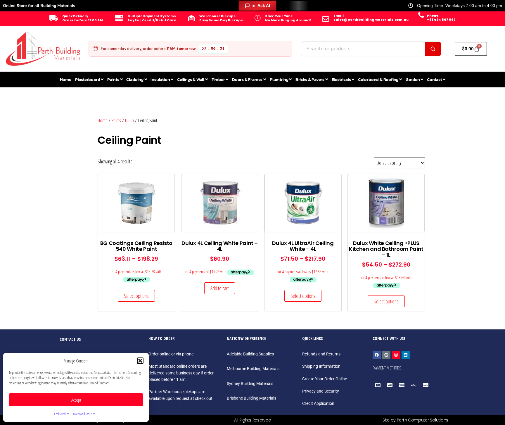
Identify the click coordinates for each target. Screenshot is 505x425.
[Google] (386, 355)
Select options (136, 295)
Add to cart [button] (219, 288)
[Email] (325, 19)
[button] (140, 361)
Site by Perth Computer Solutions (415, 420)
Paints (116, 120)
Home (103, 120)
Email (338, 15)
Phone (432, 15)
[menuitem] (89, 79)
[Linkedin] (406, 355)
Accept (76, 400)
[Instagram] (396, 355)
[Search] (433, 49)
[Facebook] (377, 355)
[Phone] (421, 15)
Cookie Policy (61, 414)
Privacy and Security (83, 414)
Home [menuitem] (65, 79)
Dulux (129, 120)
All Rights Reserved (252, 420)
